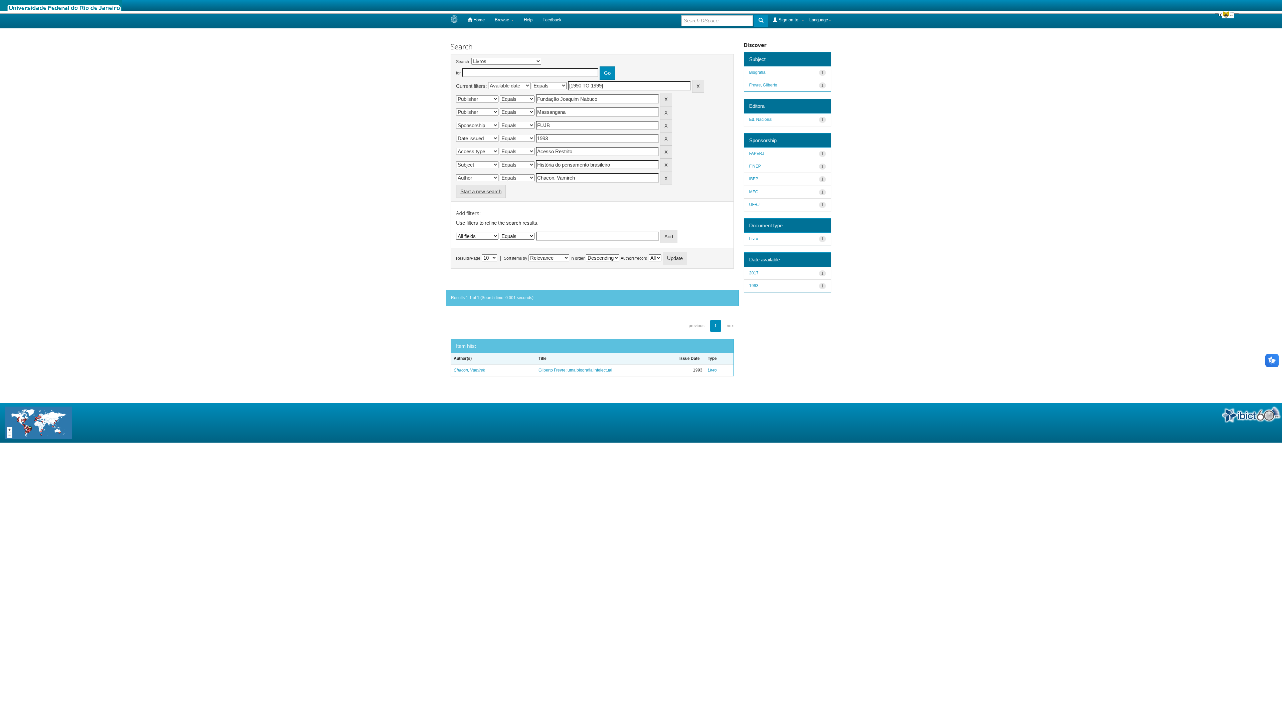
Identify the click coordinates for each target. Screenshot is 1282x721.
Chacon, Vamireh (469, 370)
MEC (753, 192)
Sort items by (515, 258)
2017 (754, 273)
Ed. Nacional (761, 119)
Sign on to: (789, 19)
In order (578, 258)
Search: (463, 61)
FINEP (755, 166)
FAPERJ (756, 153)
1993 (754, 285)
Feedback (552, 19)
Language (818, 19)
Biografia (757, 72)
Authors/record (634, 258)
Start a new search (480, 191)
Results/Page (468, 258)
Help (528, 19)
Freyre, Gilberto (763, 85)
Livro (712, 370)
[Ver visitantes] (38, 422)
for (458, 73)
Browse (502, 19)
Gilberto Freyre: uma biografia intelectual (575, 370)
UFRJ (754, 204)
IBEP (753, 179)
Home (478, 19)
